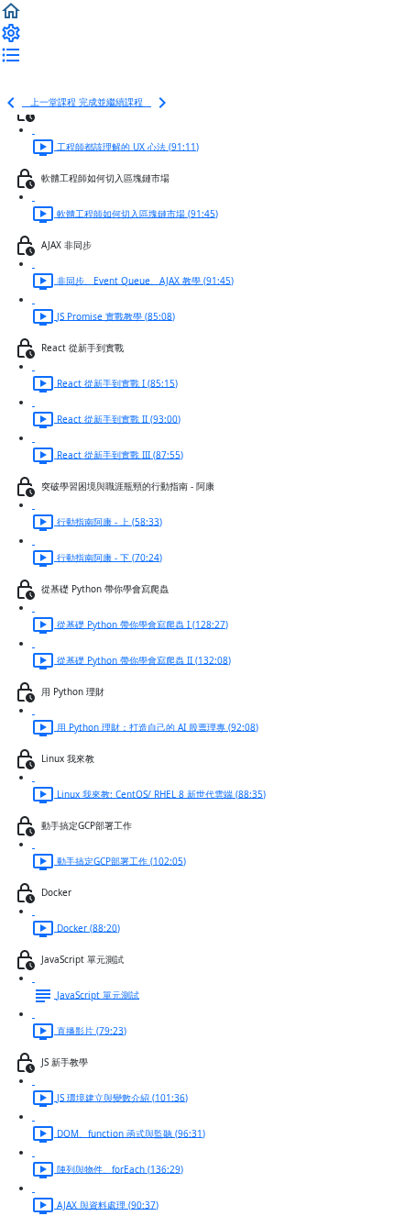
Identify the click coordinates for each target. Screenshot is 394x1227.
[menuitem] (11, 32)
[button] (11, 10)
